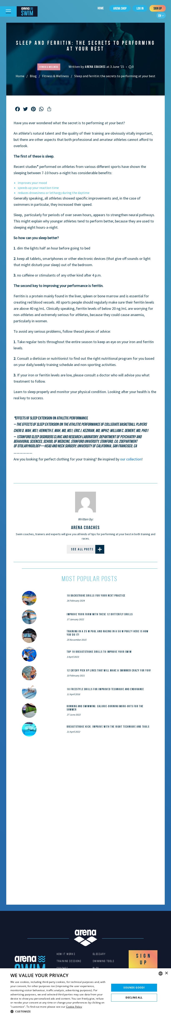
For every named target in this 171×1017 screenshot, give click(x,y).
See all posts (82, 549)
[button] (58, 1011)
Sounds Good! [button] (134, 987)
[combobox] (160, 973)
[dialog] (85, 992)
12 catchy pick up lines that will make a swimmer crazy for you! (109, 670)
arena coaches (95, 66)
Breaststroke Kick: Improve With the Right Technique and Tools (108, 726)
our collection (130, 459)
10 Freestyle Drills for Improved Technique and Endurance (105, 689)
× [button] (166, 973)
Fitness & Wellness (55, 76)
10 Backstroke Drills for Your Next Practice (96, 595)
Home (101, 8)
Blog (33, 76)
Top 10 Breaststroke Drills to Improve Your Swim (99, 651)
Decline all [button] (134, 997)
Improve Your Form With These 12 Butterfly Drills (100, 614)
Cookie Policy (74, 1006)
